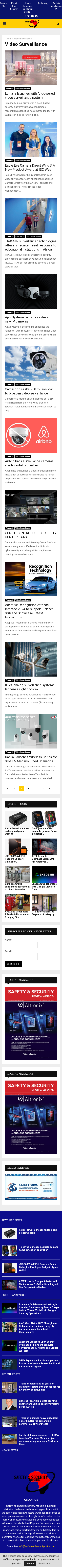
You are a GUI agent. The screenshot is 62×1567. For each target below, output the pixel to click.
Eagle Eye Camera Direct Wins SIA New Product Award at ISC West (30, 167)
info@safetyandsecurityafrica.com (37, 1546)
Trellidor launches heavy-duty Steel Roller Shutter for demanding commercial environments (38, 1421)
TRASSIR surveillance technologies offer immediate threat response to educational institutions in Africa (30, 245)
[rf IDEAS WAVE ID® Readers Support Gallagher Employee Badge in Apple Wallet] (17, 847)
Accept (30, 1563)
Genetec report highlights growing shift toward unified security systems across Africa (39, 1404)
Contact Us (3, 4)
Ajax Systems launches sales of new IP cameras (27, 319)
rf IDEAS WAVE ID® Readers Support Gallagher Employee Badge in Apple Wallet (38, 1267)
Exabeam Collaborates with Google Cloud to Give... (44, 887)
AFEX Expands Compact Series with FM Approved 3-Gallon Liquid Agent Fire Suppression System (38, 1284)
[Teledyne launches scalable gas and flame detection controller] (44, 819)
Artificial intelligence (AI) (56, 6)
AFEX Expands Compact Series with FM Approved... (43, 859)
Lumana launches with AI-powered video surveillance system (30, 96)
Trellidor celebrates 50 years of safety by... (44, 913)
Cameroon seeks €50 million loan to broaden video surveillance (29, 391)
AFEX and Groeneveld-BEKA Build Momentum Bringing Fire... (17, 914)
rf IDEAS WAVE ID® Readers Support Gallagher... (15, 859)
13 (42, 788)
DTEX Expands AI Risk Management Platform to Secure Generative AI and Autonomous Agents (39, 1363)
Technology (43, 3)
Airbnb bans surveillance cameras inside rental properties (29, 463)
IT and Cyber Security (14, 6)
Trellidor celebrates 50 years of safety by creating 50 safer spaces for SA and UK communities (39, 1386)
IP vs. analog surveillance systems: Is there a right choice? (30, 687)
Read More (44, 1563)
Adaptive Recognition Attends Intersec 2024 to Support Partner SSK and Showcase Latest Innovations (29, 611)
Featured (9, 89)
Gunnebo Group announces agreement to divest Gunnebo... (17, 887)
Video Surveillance (22, 89)
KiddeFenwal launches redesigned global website (17, 831)
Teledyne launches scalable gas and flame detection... (44, 831)
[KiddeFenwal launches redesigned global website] (17, 819)
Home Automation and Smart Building (27, 7)
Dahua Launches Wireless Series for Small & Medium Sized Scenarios (31, 759)
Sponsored (19, 236)
